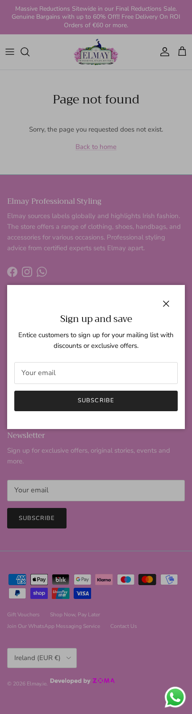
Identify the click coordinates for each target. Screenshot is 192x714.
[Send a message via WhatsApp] (175, 697)
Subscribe (96, 400)
